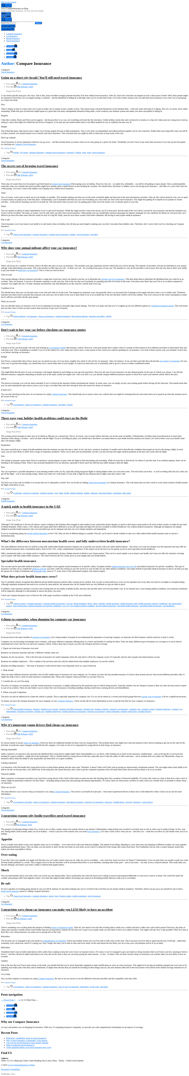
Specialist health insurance (128, 606)
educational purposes (74, 802)
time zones (126, 493)
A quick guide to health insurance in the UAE (31, 506)
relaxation (104, 987)
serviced (128, 802)
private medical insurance (37, 533)
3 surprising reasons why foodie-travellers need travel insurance (43, 815)
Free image (7, 148)
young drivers (147, 802)
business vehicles (102, 709)
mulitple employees (53, 711)
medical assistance (79, 896)
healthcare (163, 603)
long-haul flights (105, 493)
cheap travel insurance (61, 184)
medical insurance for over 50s (124, 566)
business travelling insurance (71, 709)
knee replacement (20, 606)
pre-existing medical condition (82, 606)
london (78, 152)
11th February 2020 (25, 628)
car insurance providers (22, 802)
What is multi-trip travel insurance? (20, 1045)
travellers (94, 234)
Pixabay (14, 148)
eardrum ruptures (47, 493)
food (56, 896)
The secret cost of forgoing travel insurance (29, 166)
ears (56, 493)
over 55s (65, 606)
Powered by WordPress (10, 1069)
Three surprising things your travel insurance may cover (28, 1047)
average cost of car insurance (113, 279)
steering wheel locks (129, 711)
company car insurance (119, 709)
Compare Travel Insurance (25, 144)
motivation (84, 987)
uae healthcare (169, 606)
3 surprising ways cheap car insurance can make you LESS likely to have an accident (57, 909)
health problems (76, 493)
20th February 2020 (25, 87)
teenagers (137, 802)
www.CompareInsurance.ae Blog (21, 1065)
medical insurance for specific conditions (44, 606)
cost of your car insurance (68, 987)
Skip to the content (8, 2)
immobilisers (11, 711)
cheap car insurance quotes (62, 927)
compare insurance (36, 152)
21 (20, 1000)
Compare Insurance (14, 34)
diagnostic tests (40, 571)
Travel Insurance (13, 41)
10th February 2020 (25, 734)
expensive (70, 152)
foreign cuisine (65, 896)
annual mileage (19, 316)
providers (62, 405)
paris (84, 152)
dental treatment (80, 603)
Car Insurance (11, 36)
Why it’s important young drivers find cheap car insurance (40, 725)
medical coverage (39, 569)
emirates (101, 603)
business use (89, 709)
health (66, 493)
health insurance (112, 603)
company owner (147, 709)
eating (51, 896)
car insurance (32, 316)
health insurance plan (128, 603)
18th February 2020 (25, 175)
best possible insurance (22, 709)
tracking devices (144, 711)
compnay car (177, 709)
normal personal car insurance (74, 711)
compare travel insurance (55, 152)
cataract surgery (19, 603)
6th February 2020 (24, 825)
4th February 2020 (24, 919)
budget (16, 152)
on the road (94, 987)
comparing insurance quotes (162, 306)
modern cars (39, 711)
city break (24, 152)
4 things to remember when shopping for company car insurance (43, 619)
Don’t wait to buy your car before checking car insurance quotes (43, 329)
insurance (108, 802)
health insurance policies (148, 603)
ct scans (69, 603)
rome (89, 152)
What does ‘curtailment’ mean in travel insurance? (26, 1038)
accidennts (17, 493)
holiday (73, 234)
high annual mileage (79, 316)
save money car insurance (170, 361)
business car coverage (49, 709)
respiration (117, 493)
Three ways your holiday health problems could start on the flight (44, 418)
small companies (113, 711)
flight (61, 493)
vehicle (108, 316)
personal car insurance (41, 637)
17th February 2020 (25, 339)
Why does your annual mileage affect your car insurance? (39, 247)
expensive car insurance (94, 802)
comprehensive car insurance (54, 941)
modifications (118, 802)
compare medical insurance (54, 603)
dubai (95, 603)
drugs (89, 603)
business (36, 709)
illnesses (94, 493)
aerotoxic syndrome (31, 493)
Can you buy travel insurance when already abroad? (27, 1043)
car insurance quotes (57, 348)
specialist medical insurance (151, 606)
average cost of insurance (151, 696)
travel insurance (98, 152)
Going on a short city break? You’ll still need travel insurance (41, 77)
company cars (134, 709)
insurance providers (97, 316)
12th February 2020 (25, 516)
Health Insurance (13, 38)
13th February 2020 (25, 427)
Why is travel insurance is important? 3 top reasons (26, 1040)
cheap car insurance (46, 316)
